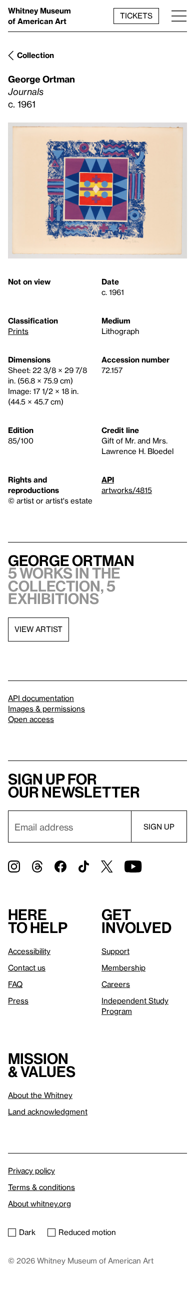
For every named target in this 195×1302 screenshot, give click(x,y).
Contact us (27, 967)
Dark (27, 1232)
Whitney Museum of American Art (39, 16)
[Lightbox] (97, 190)
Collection (35, 55)
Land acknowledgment (48, 1111)
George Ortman (41, 79)
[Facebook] (60, 866)
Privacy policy (31, 1170)
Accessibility (29, 951)
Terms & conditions (41, 1187)
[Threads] (37, 866)
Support (116, 951)
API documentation (41, 698)
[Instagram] (14, 866)
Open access (31, 719)
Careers (116, 984)
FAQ (15, 984)
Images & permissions (46, 708)
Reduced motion (87, 1232)
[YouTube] (133, 866)
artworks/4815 (127, 490)
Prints (18, 331)
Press (18, 1000)
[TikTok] (83, 866)
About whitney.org (39, 1203)
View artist (38, 629)
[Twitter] (106, 866)
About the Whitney (40, 1095)
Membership (124, 967)
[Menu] (179, 16)
